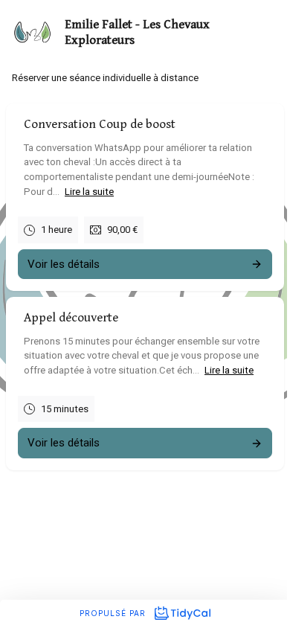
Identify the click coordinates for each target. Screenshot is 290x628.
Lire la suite (89, 190)
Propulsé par (114, 613)
